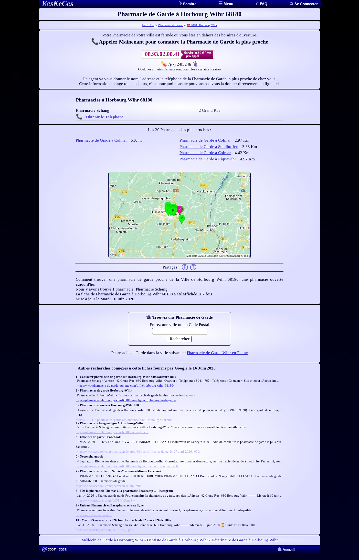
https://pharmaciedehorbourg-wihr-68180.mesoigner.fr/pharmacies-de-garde (126, 400)
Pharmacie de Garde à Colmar (101, 140)
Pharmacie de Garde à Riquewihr (208, 159)
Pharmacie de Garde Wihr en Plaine (217, 352)
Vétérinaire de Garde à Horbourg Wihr (244, 540)
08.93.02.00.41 (162, 54)
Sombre (189, 4)
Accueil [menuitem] (286, 550)
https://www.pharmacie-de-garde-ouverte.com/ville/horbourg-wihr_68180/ (125, 385)
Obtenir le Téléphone (105, 117)
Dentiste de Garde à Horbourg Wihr (177, 540)
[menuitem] (303, 4)
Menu (228, 4)
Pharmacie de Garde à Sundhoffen (209, 146)
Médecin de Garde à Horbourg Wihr (112, 540)
